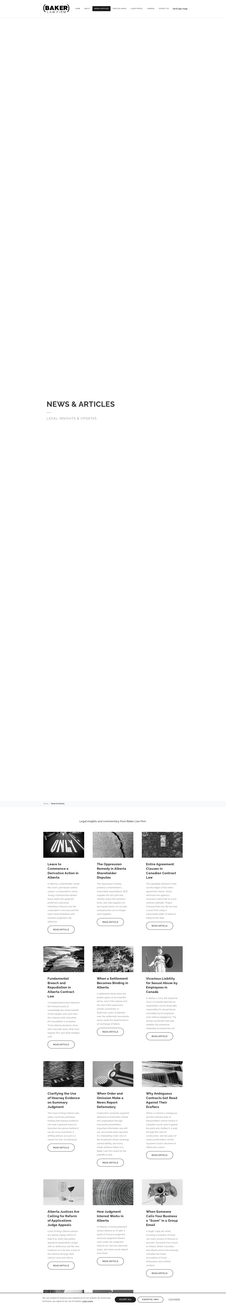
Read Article (61, 929)
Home (77, 8)
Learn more (87, 1301)
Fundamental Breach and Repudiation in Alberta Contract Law (61, 987)
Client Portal (137, 8)
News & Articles (101, 8)
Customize (174, 1299)
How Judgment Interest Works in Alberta (110, 1216)
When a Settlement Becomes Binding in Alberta (112, 983)
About (87, 8)
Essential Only (150, 1299)
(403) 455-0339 (180, 8)
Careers (150, 8)
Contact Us (164, 8)
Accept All (125, 1299)
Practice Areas (119, 8)
